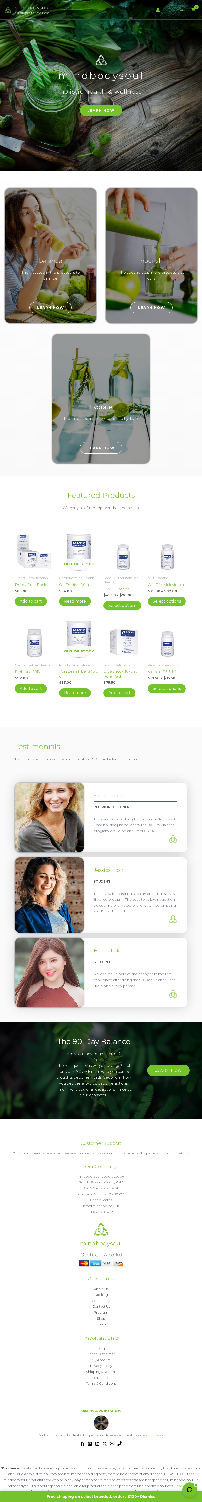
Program (101, 1312)
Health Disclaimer (101, 1354)
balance (50, 260)
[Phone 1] (119, 1443)
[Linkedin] (97, 1443)
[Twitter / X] (104, 1443)
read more (150, 1435)
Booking (101, 1295)
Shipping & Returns (101, 1372)
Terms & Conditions (101, 1383)
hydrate (101, 406)
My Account (101, 1360)
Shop (101, 1318)
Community (101, 1301)
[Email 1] (112, 1443)
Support (101, 1324)
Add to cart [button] (31, 601)
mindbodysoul (32, 8)
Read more (75, 601)
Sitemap (101, 1378)
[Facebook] (82, 1443)
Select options (122, 605)
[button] (181, 10)
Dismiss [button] (147, 1496)
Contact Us (101, 1306)
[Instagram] (90, 1443)
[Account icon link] (158, 10)
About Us (101, 1289)
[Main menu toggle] (169, 10)
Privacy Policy (101, 1366)
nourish (151, 260)
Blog (101, 1348)
